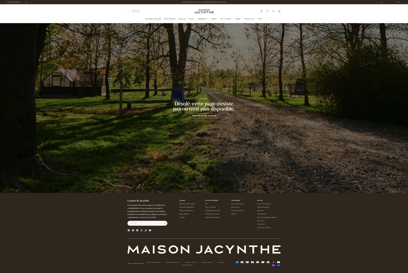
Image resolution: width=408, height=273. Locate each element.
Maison (213, 19)
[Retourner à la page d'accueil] (204, 249)
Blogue (238, 19)
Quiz (259, 19)
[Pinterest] (133, 230)
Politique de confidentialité (154, 262)
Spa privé (260, 210)
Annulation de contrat (212, 217)
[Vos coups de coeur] (267, 11)
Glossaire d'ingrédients (187, 207)
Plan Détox (260, 221)
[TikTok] (145, 230)
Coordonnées (221, 262)
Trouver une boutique (264, 204)
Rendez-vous (249, 19)
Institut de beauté (263, 207)
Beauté (191, 19)
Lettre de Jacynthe (237, 210)
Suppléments (202, 19)
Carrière (182, 217)
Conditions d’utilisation (191, 262)
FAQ (206, 204)
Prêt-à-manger (226, 19)
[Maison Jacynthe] (204, 11)
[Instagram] (141, 230)
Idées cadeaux (184, 214)
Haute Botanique (170, 19)
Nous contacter (210, 207)
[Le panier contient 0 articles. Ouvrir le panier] (279, 11)
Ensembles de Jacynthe (153, 19)
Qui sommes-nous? (237, 204)
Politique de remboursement (173, 262)
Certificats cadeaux (264, 227)
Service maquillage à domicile (267, 217)
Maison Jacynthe (138, 263)
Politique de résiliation (207, 262)
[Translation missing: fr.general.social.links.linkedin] (137, 230)
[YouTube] (150, 230)
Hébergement (261, 214)
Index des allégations (186, 210)
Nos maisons (235, 207)
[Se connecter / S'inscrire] (261, 11)
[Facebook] (129, 230)
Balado (233, 214)
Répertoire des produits (187, 204)
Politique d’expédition (187, 265)
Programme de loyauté (212, 210)
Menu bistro (261, 224)
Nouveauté (182, 19)
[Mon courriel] (165, 223)
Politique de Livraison (212, 214)
